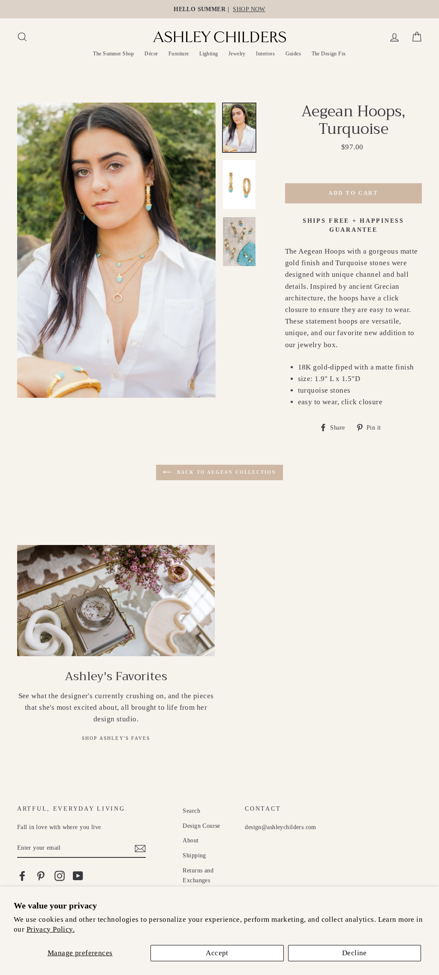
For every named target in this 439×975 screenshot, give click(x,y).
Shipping (194, 855)
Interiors (265, 54)
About (190, 840)
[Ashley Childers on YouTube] (78, 876)
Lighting (208, 54)
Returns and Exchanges (198, 875)
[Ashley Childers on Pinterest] (41, 876)
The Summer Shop (113, 54)
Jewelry (237, 54)
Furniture (178, 54)
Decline (354, 953)
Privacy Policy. (51, 929)
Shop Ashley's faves (116, 738)
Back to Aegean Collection (225, 471)
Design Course (201, 825)
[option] (219, 9)
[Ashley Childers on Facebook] (22, 876)
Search (191, 810)
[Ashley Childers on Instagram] (59, 876)
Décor (151, 54)
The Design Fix (329, 54)
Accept (217, 953)
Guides (293, 54)
